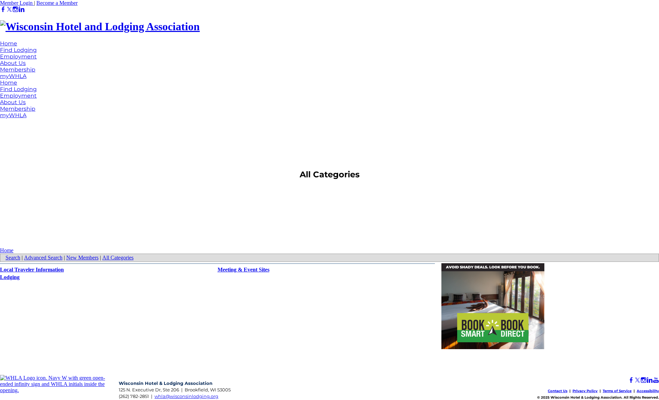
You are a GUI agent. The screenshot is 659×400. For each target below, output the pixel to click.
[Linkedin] (21, 9)
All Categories (118, 257)
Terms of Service (617, 391)
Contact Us (557, 391)
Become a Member (57, 3)
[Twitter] (9, 9)
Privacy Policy (585, 391)
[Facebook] (3, 9)
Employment (18, 56)
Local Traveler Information (32, 270)
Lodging (10, 277)
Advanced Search (43, 257)
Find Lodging (18, 50)
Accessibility (648, 391)
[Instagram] (15, 9)
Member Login (17, 3)
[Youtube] (656, 380)
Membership (17, 69)
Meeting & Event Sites (243, 270)
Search (12, 257)
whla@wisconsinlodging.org (186, 396)
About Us (13, 63)
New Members (82, 257)
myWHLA (13, 76)
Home (8, 43)
